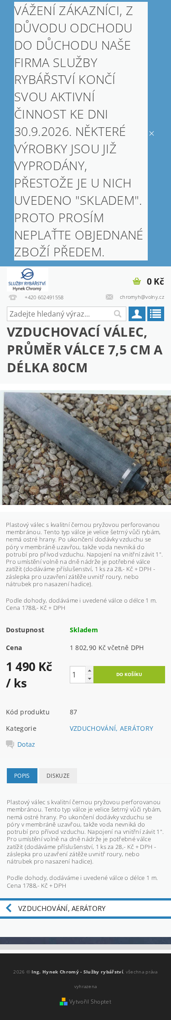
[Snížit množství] (89, 678)
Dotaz (26, 744)
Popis (22, 776)
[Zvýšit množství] (89, 670)
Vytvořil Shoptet (90, 1001)
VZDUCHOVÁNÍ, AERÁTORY (112, 728)
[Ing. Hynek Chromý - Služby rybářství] (27, 278)
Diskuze (58, 776)
